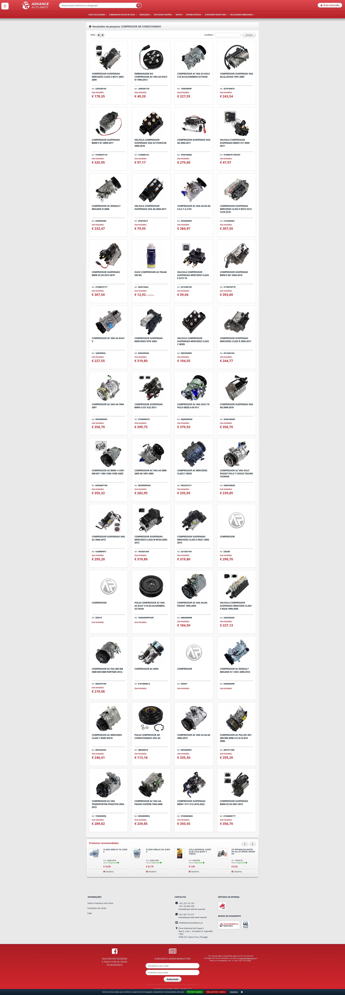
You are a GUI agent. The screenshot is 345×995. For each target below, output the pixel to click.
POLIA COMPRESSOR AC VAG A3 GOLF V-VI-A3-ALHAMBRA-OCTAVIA (149, 605)
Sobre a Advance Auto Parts (100, 903)
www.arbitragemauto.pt (247, 958)
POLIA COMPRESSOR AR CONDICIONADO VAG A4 (147, 736)
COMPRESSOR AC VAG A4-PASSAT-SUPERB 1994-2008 (148, 803)
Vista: (93, 34)
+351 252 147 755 (186, 903)
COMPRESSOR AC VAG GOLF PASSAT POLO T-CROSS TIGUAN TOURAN (236, 473)
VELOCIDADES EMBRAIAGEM (241, 14)
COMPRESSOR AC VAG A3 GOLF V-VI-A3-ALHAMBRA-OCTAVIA (193, 75)
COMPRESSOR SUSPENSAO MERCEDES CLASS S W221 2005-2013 (193, 539)
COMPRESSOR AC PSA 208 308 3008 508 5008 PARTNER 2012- (107, 670)
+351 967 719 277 (186, 914)
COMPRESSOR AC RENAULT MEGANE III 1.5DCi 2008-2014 (235, 670)
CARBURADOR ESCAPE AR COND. (122, 14)
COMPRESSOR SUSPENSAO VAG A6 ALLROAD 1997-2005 (236, 75)
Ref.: (99, 89)
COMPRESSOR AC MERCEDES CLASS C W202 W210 (107, 736)
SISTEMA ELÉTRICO (193, 14)
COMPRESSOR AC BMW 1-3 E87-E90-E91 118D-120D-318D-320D (108, 472)
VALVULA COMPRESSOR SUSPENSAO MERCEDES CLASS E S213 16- (193, 275)
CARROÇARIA (144, 14)
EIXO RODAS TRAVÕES (163, 14)
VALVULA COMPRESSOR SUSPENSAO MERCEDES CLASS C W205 (193, 341)
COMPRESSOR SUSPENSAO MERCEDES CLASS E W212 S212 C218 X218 (236, 209)
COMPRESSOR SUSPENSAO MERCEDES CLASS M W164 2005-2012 (151, 539)
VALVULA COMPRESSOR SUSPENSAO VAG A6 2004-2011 (150, 207)
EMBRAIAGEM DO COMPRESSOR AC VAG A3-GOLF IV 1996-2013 (150, 76)
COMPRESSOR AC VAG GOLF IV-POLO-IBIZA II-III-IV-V (193, 406)
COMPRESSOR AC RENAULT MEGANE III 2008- (106, 207)
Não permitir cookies (216, 992)
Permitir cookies (195, 992)
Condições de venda (96, 908)
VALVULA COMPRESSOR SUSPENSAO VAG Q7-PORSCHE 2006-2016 (150, 143)
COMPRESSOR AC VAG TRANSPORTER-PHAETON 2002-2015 (108, 804)
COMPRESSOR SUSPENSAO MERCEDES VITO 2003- (148, 340)
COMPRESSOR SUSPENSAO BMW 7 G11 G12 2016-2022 (191, 803)
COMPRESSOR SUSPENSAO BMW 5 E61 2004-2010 (234, 274)
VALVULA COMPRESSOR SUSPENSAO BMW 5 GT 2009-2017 (235, 143)
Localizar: (209, 34)
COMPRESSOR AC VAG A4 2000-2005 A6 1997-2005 (150, 472)
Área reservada (330, 5)
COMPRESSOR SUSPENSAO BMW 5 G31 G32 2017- (148, 406)
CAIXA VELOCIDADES (96, 14)
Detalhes (234, 992)
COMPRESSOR (227, 536)
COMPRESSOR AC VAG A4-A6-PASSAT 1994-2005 (192, 604)
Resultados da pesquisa (126, 26)
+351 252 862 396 (186, 906)
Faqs (89, 913)
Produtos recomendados (104, 843)
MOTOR (179, 14)
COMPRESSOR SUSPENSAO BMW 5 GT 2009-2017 (106, 141)
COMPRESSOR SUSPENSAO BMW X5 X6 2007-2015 (234, 803)
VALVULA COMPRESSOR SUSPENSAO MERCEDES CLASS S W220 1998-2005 (236, 605)
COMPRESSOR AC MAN (146, 668)
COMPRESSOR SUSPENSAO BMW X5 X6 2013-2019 (106, 274)
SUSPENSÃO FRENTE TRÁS (215, 14)
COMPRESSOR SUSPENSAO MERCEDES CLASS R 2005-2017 (235, 340)
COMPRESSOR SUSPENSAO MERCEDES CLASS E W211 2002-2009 (108, 76)
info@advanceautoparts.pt (191, 922)
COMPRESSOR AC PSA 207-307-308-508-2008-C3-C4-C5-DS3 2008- (236, 738)
